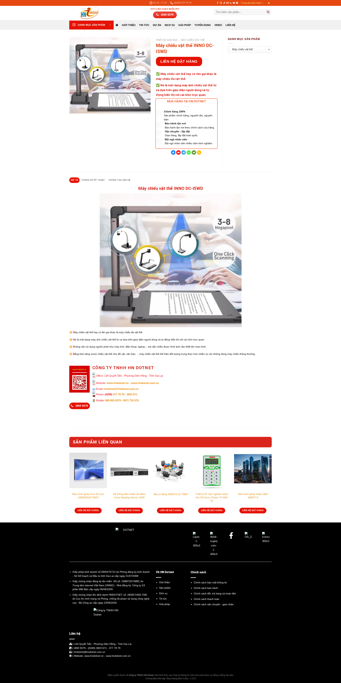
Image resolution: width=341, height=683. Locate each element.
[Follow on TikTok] (224, 3)
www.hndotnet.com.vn (145, 382)
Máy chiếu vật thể (193, 40)
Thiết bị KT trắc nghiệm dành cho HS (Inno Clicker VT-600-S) (211, 497)
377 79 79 (118, 394)
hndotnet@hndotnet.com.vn (121, 388)
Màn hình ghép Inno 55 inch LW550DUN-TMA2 (88, 496)
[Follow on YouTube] (234, 3)
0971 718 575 (131, 400)
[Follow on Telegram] (237, 3)
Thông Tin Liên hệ (119, 180)
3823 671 (132, 394)
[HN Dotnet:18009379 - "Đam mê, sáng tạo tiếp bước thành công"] (87, 13)
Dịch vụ (163, 593)
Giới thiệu (129, 25)
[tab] (74, 180)
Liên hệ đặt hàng (178, 61)
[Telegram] (183, 152)
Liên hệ (230, 25)
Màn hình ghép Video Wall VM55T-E (253, 496)
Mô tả (74, 180)
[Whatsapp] (188, 152)
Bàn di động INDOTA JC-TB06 (171, 494)
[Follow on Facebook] (218, 3)
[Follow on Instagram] (221, 3)
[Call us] (231, 3)
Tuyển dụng (202, 25)
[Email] (194, 152)
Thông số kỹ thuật (93, 180)
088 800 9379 (113, 400)
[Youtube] (178, 152)
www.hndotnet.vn (118, 382)
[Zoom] (74, 109)
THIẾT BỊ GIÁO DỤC (167, 40)
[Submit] (268, 12)
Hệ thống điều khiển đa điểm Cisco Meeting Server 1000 (129, 496)
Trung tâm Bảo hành (251, 3)
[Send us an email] (227, 3)
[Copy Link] (199, 152)
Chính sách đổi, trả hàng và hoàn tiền (215, 593)
